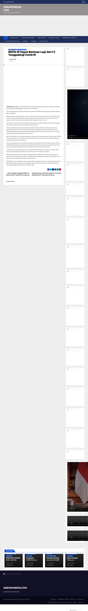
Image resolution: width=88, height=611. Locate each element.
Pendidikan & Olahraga (69, 37)
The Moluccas (13, 37)
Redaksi (33, 41)
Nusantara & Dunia (12, 49)
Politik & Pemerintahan (12, 41)
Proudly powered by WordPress (9, 599)
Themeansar (27, 599)
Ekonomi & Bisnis (54, 37)
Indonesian (74, 610)
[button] (83, 39)
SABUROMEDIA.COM (15, 587)
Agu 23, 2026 (10, 563)
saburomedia (13, 59)
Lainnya (25, 41)
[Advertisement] (44, 25)
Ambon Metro (41, 37)
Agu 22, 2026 (30, 563)
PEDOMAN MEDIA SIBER (27, 37)
